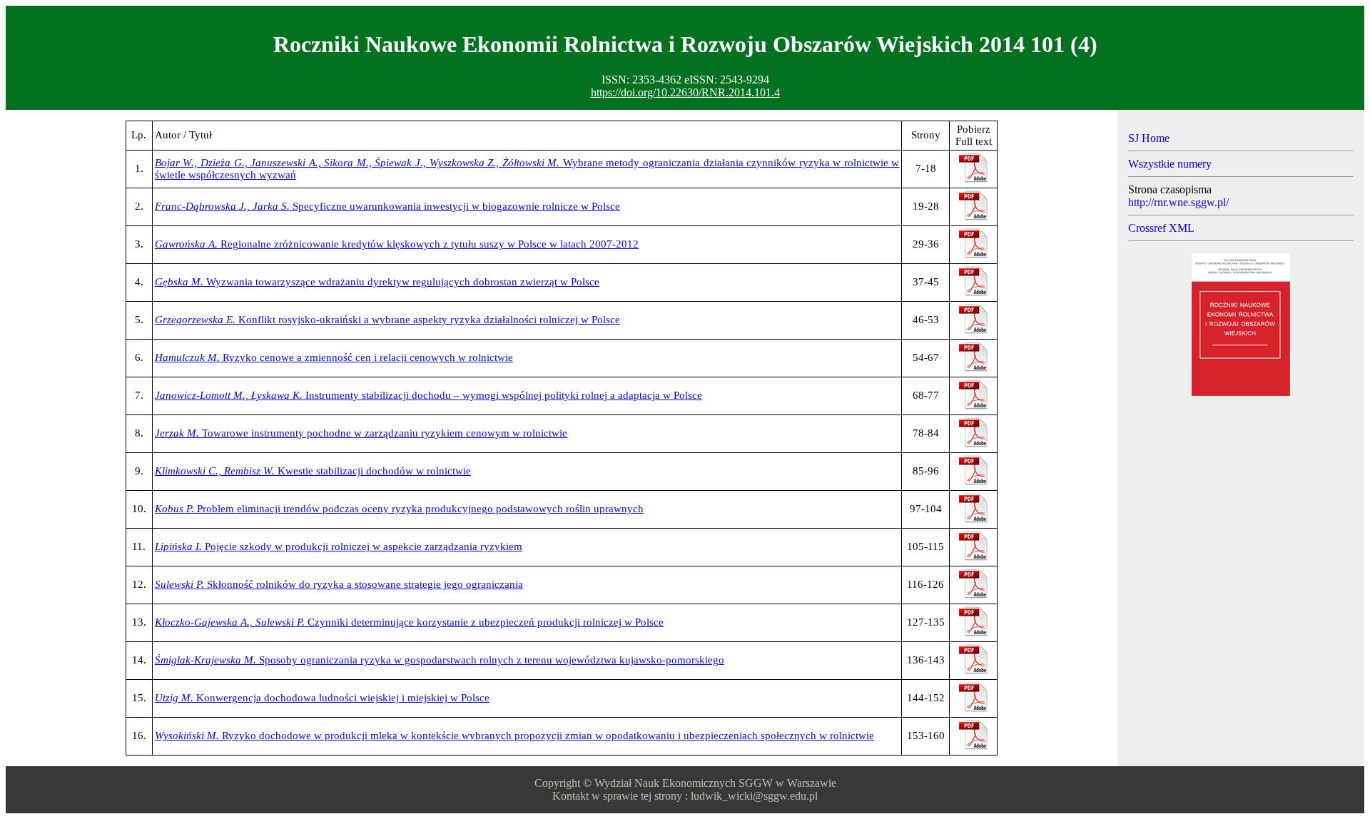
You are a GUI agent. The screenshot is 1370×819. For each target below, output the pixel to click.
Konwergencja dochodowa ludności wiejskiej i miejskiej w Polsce (322, 697)
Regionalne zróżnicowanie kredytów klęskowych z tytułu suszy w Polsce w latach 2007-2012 (397, 244)
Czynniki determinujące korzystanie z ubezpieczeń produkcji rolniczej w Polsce (409, 622)
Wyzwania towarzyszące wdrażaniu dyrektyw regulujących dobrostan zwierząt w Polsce (377, 282)
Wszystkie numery (1170, 164)
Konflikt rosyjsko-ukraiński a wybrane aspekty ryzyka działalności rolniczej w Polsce (387, 319)
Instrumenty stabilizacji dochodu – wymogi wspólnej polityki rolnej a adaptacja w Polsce (428, 395)
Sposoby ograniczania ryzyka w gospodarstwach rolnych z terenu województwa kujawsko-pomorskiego (439, 660)
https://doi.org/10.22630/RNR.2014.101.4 (685, 92)
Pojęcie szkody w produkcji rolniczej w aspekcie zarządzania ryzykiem (338, 546)
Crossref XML (1161, 228)
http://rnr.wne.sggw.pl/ (1178, 202)
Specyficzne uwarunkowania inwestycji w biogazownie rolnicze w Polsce (387, 206)
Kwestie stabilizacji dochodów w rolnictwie (313, 471)
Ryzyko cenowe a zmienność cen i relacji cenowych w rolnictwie (334, 357)
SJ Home (1148, 138)
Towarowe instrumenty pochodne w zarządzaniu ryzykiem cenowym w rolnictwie (361, 433)
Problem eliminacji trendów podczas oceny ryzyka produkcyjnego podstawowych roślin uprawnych (399, 508)
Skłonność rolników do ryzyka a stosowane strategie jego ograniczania (339, 584)
